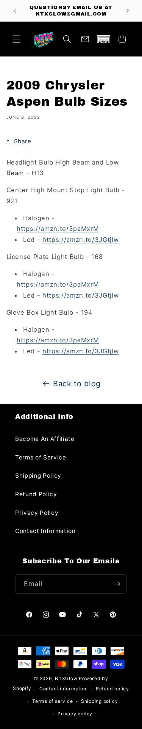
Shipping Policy (38, 475)
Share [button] (22, 141)
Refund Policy (36, 494)
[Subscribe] (117, 584)
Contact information (63, 688)
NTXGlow (66, 678)
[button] (17, 39)
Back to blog (77, 383)
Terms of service (52, 701)
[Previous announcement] (14, 10)
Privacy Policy (36, 512)
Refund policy (112, 688)
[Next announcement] (127, 10)
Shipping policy (99, 701)
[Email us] (85, 39)
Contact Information (45, 531)
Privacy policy (75, 713)
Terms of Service (40, 457)
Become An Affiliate (45, 438)
